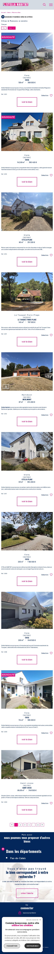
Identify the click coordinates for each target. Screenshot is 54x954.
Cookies (46, 947)
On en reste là (32, 920)
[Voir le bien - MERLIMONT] (27, 371)
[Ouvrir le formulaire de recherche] (44, 5)
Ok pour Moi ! (33, 946)
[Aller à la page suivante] (42, 825)
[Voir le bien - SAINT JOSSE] (27, 764)
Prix (4, 28)
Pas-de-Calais (18, 858)
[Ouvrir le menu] (51, 5)
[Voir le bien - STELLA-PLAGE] (27, 451)
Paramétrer (12, 946)
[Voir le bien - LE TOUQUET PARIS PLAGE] (27, 291)
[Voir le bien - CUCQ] (27, 531)
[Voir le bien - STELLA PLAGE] (27, 211)
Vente (8, 12)
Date (10, 28)
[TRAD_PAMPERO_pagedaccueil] (15, 5)
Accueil (3, 12)
